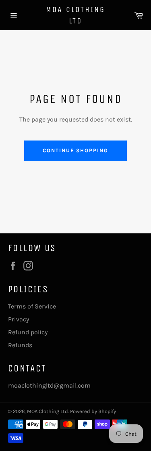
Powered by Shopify (93, 411)
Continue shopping (75, 150)
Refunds (20, 345)
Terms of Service (32, 306)
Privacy (18, 319)
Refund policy (28, 332)
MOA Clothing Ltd (75, 15)
